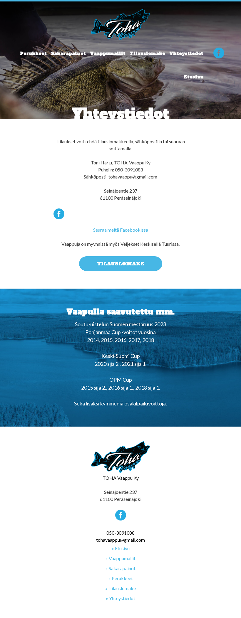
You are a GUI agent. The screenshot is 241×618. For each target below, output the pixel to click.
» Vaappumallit (120, 558)
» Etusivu (121, 548)
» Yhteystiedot (120, 598)
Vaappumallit (107, 53)
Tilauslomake (147, 53)
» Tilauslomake (120, 588)
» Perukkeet (120, 578)
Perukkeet (33, 53)
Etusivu (193, 77)
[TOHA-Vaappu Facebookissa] (218, 54)
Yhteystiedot (186, 53)
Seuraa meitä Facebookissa (120, 230)
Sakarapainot (68, 53)
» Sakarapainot (120, 568)
